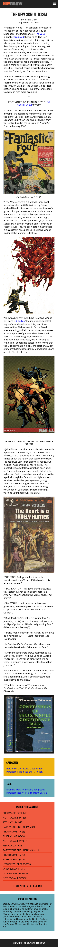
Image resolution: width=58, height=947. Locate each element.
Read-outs (22, 771)
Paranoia (11, 771)
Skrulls (43, 792)
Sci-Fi (31, 771)
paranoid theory (15, 792)
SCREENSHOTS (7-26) (14, 836)
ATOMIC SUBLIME (12, 822)
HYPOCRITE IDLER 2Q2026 (17, 864)
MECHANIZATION (12, 845)
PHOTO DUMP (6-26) (14, 854)
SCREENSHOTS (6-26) (14, 859)
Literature (23, 768)
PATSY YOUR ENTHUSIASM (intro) (21, 850)
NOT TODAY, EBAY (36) (15, 878)
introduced (18, 37)
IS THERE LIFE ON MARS (15, 873)
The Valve (40, 33)
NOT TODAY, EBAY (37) (15, 840)
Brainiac (10, 789)
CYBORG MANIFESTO (14, 868)
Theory (39, 771)
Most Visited (36, 768)
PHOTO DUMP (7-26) (14, 831)
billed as (20, 321)
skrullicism (33, 792)
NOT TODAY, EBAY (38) (15, 817)
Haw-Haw (11, 768)
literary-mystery (24, 789)
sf (26, 792)
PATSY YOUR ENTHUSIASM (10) (19, 827)
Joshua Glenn (35, 886)
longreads (39, 789)
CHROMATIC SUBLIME (15, 813)
